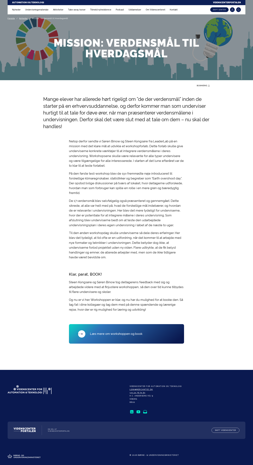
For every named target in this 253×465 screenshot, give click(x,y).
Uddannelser (135, 10)
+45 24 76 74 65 (137, 393)
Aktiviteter (58, 10)
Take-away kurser (77, 10)
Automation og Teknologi (28, 2)
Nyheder (16, 10)
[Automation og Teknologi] (30, 390)
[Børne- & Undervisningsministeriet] (24, 456)
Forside (11, 18)
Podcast (120, 10)
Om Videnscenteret (155, 10)
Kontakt (174, 10)
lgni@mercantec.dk (141, 389)
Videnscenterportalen (227, 2)
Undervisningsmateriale (36, 10)
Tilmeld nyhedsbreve (100, 10)
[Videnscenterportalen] (25, 430)
